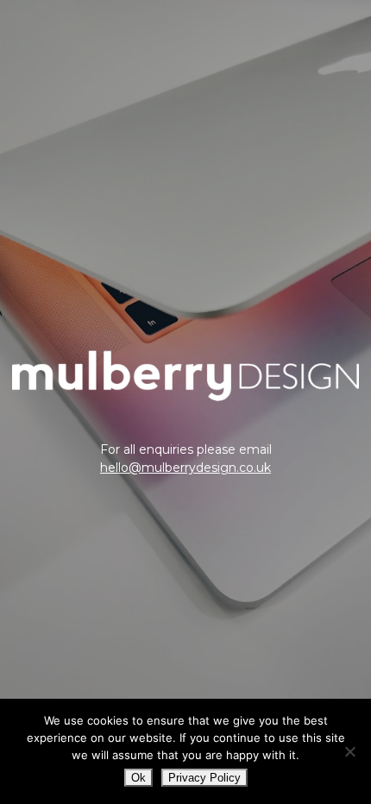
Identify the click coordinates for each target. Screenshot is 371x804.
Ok (138, 777)
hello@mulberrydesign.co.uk (185, 467)
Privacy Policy (204, 777)
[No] (349, 751)
